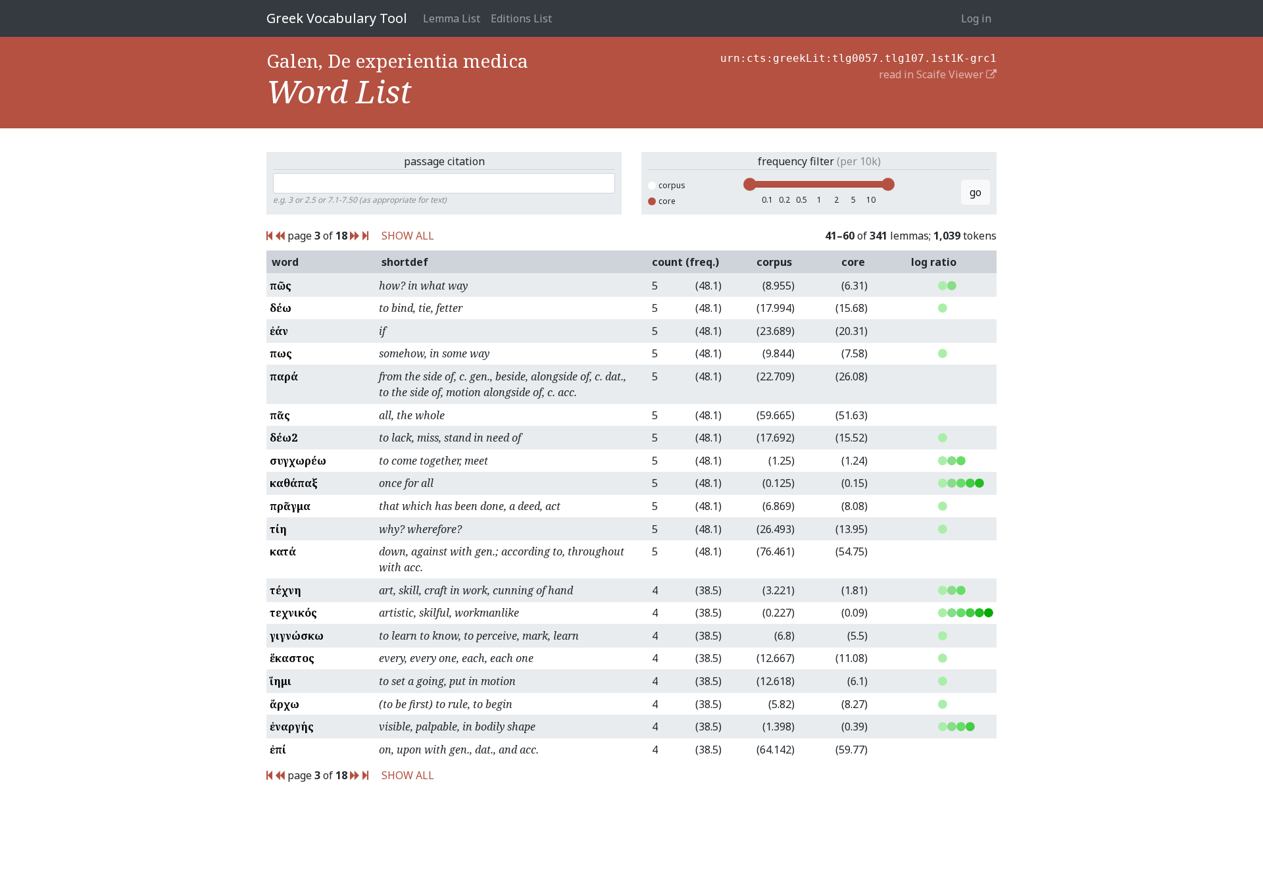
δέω (280, 308)
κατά (283, 551)
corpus (671, 185)
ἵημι (280, 681)
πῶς (280, 285)
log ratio (933, 262)
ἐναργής (292, 726)
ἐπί (278, 749)
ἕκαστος (292, 658)
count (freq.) (685, 262)
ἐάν (279, 331)
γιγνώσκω (297, 635)
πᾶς (280, 415)
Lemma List (451, 18)
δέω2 (283, 437)
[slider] (749, 184)
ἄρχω (284, 704)
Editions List (521, 18)
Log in (976, 18)
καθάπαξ (294, 483)
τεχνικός (293, 612)
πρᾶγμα (290, 506)
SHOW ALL (408, 235)
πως (281, 353)
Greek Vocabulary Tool (336, 18)
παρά (284, 376)
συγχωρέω (298, 460)
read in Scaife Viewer (932, 74)
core (667, 201)
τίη (278, 529)
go (975, 192)
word (285, 262)
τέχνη (285, 590)
